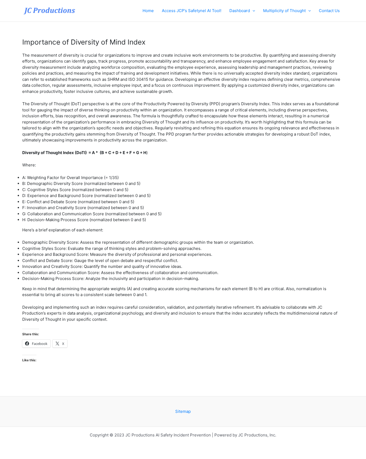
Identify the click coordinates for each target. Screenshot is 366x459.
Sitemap (183, 411)
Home (148, 10)
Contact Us (329, 10)
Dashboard (239, 10)
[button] (252, 10)
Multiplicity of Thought (284, 10)
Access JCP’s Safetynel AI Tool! (191, 10)
